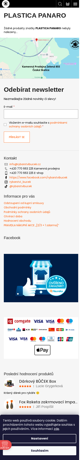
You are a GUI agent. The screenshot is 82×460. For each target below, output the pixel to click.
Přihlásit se (17, 137)
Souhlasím (39, 450)
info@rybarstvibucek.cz (25, 164)
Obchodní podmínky (17, 207)
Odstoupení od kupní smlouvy (24, 203)
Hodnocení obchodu (17, 221)
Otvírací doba (13, 216)
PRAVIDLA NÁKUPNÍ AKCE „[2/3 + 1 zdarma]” (31, 225)
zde (56, 429)
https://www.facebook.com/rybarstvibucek (38, 177)
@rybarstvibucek (21, 186)
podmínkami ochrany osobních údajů (38, 124)
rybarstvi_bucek (20, 182)
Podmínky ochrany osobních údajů (27, 212)
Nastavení (39, 438)
